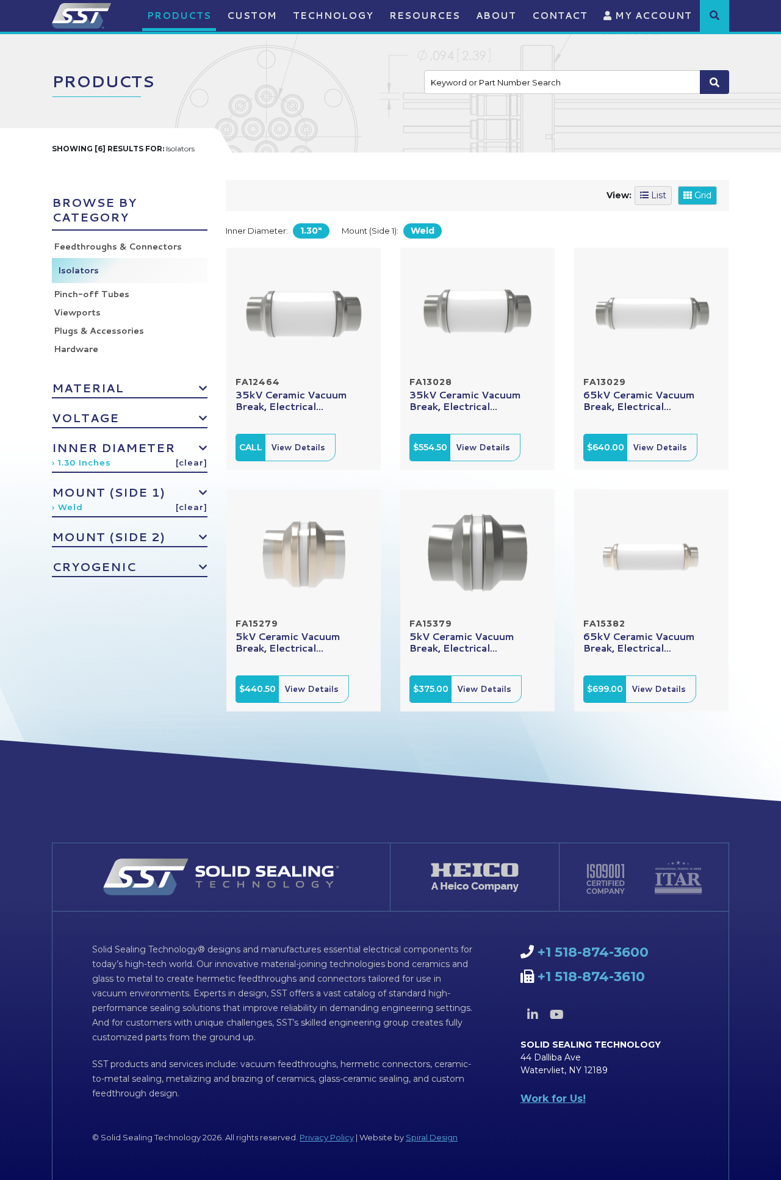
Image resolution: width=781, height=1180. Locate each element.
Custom (252, 15)
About (496, 15)
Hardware (76, 349)
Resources (424, 15)
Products (179, 15)
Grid (701, 195)
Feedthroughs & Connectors (118, 246)
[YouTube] (556, 1015)
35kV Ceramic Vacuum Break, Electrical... (291, 400)
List (657, 195)
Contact (560, 15)
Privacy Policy (327, 1137)
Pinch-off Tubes (91, 294)
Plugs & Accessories (99, 331)
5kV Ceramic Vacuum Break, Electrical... (288, 642)
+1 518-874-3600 (593, 952)
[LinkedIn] (533, 1015)
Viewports (77, 312)
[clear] (191, 462)
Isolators (78, 270)
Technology (333, 15)
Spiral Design (432, 1137)
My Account (652, 15)
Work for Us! (553, 1098)
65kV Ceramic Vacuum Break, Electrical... (639, 400)
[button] (714, 15)
